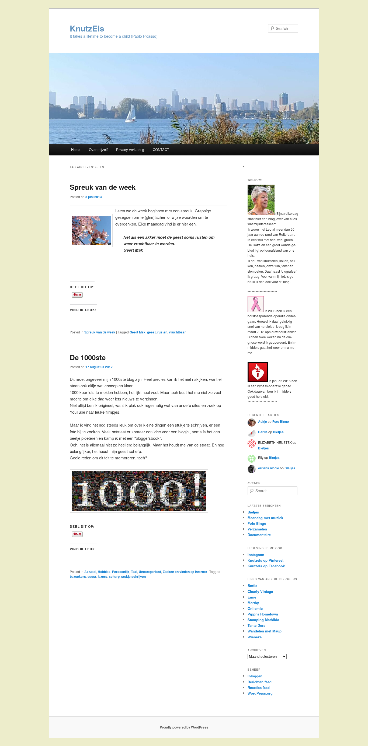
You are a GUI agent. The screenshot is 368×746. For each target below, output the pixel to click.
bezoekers (78, 576)
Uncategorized (150, 571)
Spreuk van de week (103, 187)
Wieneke (255, 636)
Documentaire (259, 534)
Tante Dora (256, 625)
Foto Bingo (280, 421)
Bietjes (278, 432)
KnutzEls (87, 28)
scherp (114, 576)
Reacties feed (259, 687)
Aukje (262, 421)
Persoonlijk (120, 571)
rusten (162, 332)
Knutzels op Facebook (266, 565)
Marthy (253, 602)
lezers (102, 576)
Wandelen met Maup (265, 631)
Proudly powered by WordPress (184, 727)
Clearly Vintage (260, 591)
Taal (134, 571)
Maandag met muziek (265, 517)
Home (75, 149)
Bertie (263, 432)
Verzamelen (257, 529)
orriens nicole (268, 468)
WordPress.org (260, 693)
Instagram (256, 554)
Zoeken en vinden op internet (185, 571)
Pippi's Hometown (263, 614)
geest (151, 332)
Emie (252, 597)
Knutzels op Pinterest (265, 560)
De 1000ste (88, 357)
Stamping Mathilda (263, 619)
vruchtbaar (177, 332)
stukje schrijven (133, 576)
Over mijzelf (98, 149)
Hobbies (104, 571)
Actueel (90, 571)
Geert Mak (137, 332)
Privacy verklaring (130, 149)
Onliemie (255, 608)
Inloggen (255, 675)
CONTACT (161, 149)
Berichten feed (260, 681)
